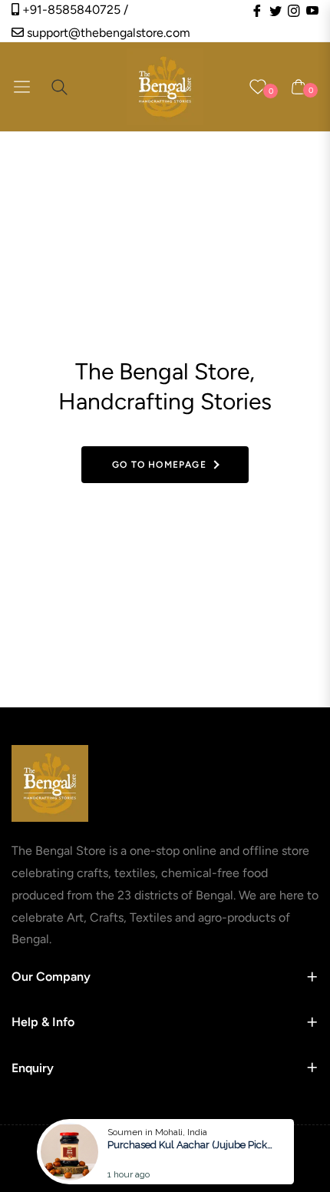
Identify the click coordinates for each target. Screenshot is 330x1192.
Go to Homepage (159, 464)
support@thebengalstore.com (107, 32)
